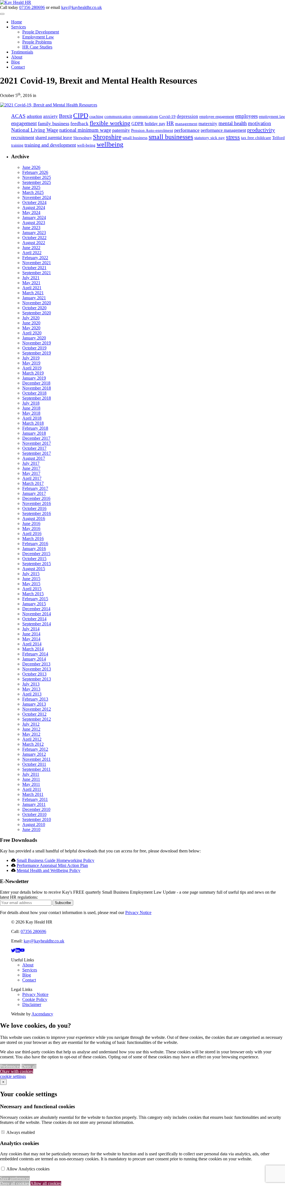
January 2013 (34, 704)
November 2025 (36, 177)
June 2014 (31, 633)
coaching (96, 117)
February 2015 (35, 598)
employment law (272, 117)
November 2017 (36, 443)
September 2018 (36, 398)
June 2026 (31, 167)
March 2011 (32, 794)
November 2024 (36, 197)
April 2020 (31, 332)
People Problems (37, 42)
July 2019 (31, 358)
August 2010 (33, 824)
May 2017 (31, 473)
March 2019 (33, 373)
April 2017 (31, 478)
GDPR (137, 123)
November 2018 (36, 388)
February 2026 (35, 172)
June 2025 (31, 187)
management (186, 123)
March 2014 (33, 649)
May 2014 (31, 638)
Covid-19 (167, 116)
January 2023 (34, 232)
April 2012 (31, 739)
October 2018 (34, 393)
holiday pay (155, 123)
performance (187, 130)
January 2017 (34, 493)
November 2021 (36, 262)
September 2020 (36, 312)
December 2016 (36, 498)
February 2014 (35, 654)
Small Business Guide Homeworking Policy (55, 860)
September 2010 (36, 819)
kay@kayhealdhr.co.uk (81, 7)
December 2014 (36, 608)
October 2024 (34, 202)
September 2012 (36, 719)
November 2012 (36, 709)
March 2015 (33, 593)
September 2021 (36, 272)
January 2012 (34, 754)
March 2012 (33, 744)
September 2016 (36, 513)
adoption (34, 116)
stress (233, 136)
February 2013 (35, 699)
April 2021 (31, 287)
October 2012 (34, 714)
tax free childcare (256, 137)
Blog (15, 62)
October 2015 (34, 558)
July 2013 (31, 684)
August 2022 (33, 242)
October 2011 (34, 764)
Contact (18, 67)
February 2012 (35, 749)
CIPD (80, 115)
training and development (50, 145)
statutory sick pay (209, 137)
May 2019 (31, 363)
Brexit (65, 116)
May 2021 (31, 282)
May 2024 (31, 212)
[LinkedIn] (18, 950)
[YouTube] (22, 950)
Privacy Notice (138, 912)
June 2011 (31, 779)
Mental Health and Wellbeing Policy (48, 870)
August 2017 (33, 458)
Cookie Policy (34, 999)
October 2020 (34, 307)
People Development (40, 32)
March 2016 (33, 538)
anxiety (50, 116)
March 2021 (33, 292)
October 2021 (34, 267)
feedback (79, 123)
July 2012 (31, 724)
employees (246, 116)
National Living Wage (34, 130)
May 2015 (31, 583)
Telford (278, 137)
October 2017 (34, 448)
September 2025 (36, 182)
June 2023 (31, 227)
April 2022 (31, 252)
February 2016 (35, 543)
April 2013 (31, 694)
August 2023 (33, 222)
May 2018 (31, 413)
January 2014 (34, 659)
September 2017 (36, 453)
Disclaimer (31, 1004)
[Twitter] (13, 950)
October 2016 (34, 508)
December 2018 (36, 383)
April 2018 (31, 418)
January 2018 (34, 433)
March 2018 (33, 423)
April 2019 (31, 368)
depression (187, 116)
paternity (121, 130)
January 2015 (34, 603)
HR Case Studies (37, 47)
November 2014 (36, 613)
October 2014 (34, 618)
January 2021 (34, 297)
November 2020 (36, 302)
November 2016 (36, 503)
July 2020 (31, 317)
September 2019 (36, 353)
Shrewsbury (82, 138)
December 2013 (36, 664)
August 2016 (33, 518)
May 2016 (31, 528)
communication (117, 116)
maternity (207, 123)
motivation (259, 123)
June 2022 (31, 247)
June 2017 (31, 468)
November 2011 (36, 759)
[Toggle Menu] (2, 14)
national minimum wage (85, 130)
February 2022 (35, 257)
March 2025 (33, 192)
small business (135, 137)
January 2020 (34, 338)
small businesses (171, 136)
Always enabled (20, 1132)
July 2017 (31, 463)
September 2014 (36, 623)
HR (170, 123)
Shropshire (107, 136)
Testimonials (22, 52)
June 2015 (31, 578)
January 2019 (34, 378)
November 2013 (36, 669)
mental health (232, 123)
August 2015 (33, 568)
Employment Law (38, 37)
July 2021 (31, 277)
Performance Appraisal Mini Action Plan (52, 865)
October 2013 (34, 674)
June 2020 (31, 322)
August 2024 (33, 207)
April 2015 (31, 588)
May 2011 (31, 784)
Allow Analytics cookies (28, 1168)
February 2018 (35, 428)
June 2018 (31, 408)
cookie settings (13, 1076)
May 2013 (31, 689)
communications (145, 117)
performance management (223, 130)
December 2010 (36, 809)
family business (53, 123)
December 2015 (36, 553)
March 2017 (33, 483)
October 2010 (34, 814)
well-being (86, 145)
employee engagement (216, 117)
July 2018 (31, 403)
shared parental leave (53, 137)
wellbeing (110, 144)
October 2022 (34, 237)
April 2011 (31, 789)
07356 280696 (32, 7)
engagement (24, 123)
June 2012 (31, 729)
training (17, 145)
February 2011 (35, 799)
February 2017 (35, 488)
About (16, 57)
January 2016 (34, 548)
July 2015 (31, 573)
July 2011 (30, 774)
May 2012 (31, 734)
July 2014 (31, 628)
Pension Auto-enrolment (152, 130)
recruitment (22, 137)
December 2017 (36, 438)
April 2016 (31, 533)
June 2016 (31, 523)
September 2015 (36, 563)
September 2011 (36, 769)
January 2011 (34, 804)
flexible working (110, 123)
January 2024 (34, 217)
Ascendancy (42, 1014)
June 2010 (31, 829)
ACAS (18, 116)
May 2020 (31, 327)
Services (18, 27)
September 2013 (36, 679)
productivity (261, 130)
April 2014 (31, 643)
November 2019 (36, 343)
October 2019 (34, 348)
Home (16, 22)
